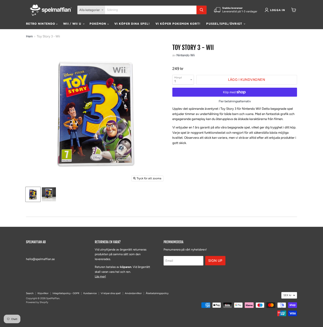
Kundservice (90, 293)
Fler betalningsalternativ (235, 101)
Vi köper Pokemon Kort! (178, 23)
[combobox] (150, 10)
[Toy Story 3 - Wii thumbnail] (33, 194)
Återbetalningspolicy (157, 293)
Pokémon (98, 23)
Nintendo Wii (185, 55)
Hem (29, 36)
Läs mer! (100, 276)
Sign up (215, 261)
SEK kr (287, 295)
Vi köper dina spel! (132, 23)
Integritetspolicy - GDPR (66, 293)
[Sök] (201, 10)
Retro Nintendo (41, 23)
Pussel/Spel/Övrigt (224, 23)
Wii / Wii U (72, 23)
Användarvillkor (133, 293)
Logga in (277, 10)
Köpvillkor (43, 293)
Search (29, 293)
